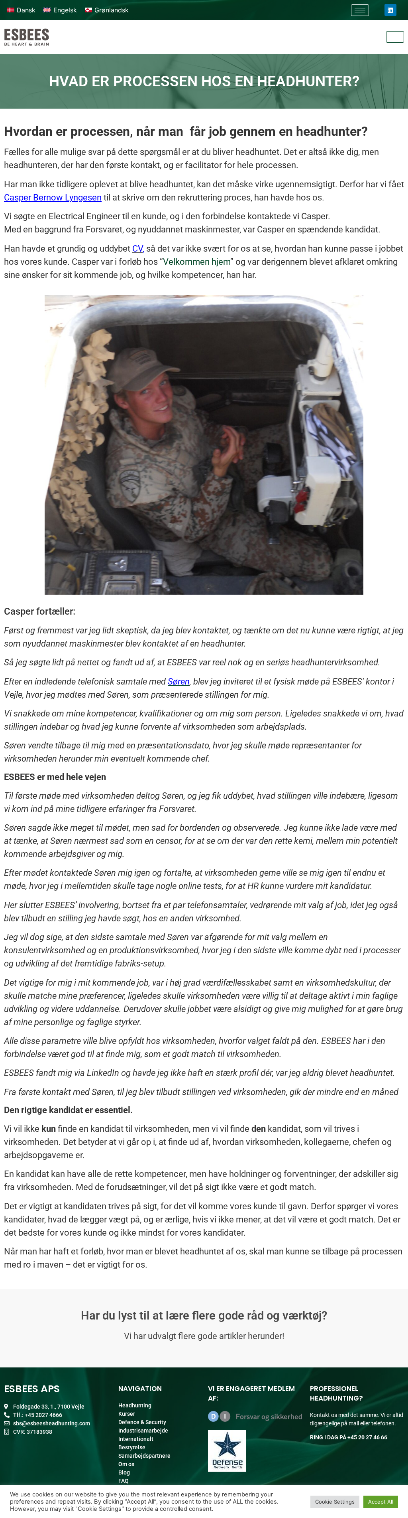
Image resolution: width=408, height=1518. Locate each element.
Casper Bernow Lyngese (50, 197)
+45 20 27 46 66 (367, 1437)
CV (137, 249)
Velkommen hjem (196, 262)
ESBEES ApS (32, 1389)
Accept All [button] (380, 1501)
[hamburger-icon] (360, 10)
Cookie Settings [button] (335, 1501)
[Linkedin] (390, 10)
